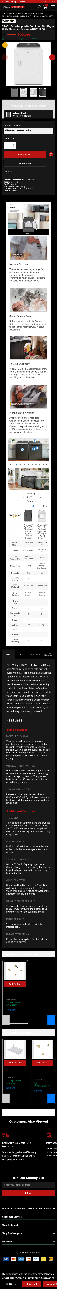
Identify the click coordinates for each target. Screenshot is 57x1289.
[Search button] (39, 7)
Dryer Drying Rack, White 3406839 (13, 1072)
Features (9, 654)
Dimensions (35, 654)
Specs (22, 654)
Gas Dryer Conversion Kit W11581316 (14, 994)
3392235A (38, 1080)
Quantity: (9, 138)
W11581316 (11, 999)
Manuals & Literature (48, 654)
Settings (11, 1284)
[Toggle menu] (53, 7)
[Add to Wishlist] (51, 154)
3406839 (9, 1078)
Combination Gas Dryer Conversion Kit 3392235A (42, 1073)
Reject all (31, 1284)
